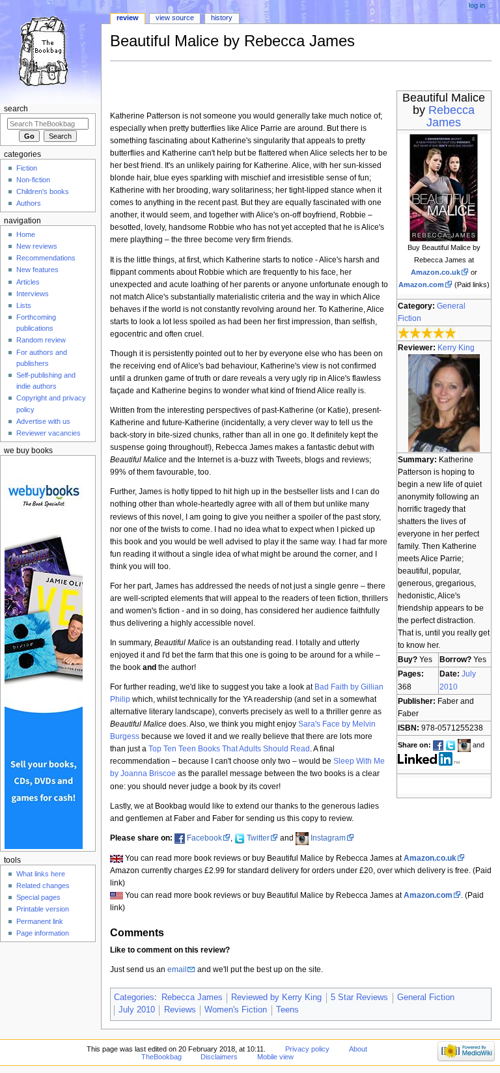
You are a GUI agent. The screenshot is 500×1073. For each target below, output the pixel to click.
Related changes (43, 885)
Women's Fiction (235, 1009)
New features (37, 269)
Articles (28, 282)
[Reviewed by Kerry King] (444, 402)
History (221, 17)
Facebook (204, 838)
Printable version (42, 909)
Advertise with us (43, 421)
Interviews (32, 294)
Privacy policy (307, 1049)
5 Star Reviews (359, 997)
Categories (134, 997)
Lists (23, 305)
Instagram (328, 838)
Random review (41, 340)
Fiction (26, 168)
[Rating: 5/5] (427, 332)
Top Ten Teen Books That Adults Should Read (229, 748)
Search (16, 109)
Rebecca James (450, 116)
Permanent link (39, 921)
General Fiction (425, 997)
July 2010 (136, 1009)
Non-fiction (33, 180)
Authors (28, 203)
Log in (477, 5)
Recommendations (46, 258)
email (177, 969)
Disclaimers (219, 1057)
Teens (287, 1009)
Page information (42, 933)
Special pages (38, 897)
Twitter (258, 838)
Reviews (180, 1009)
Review (128, 17)
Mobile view (275, 1057)
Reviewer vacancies (48, 433)
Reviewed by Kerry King (276, 997)
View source (175, 17)
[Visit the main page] (50, 50)
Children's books (42, 191)
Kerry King (456, 347)
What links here (40, 874)
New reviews (36, 246)
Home (25, 234)
